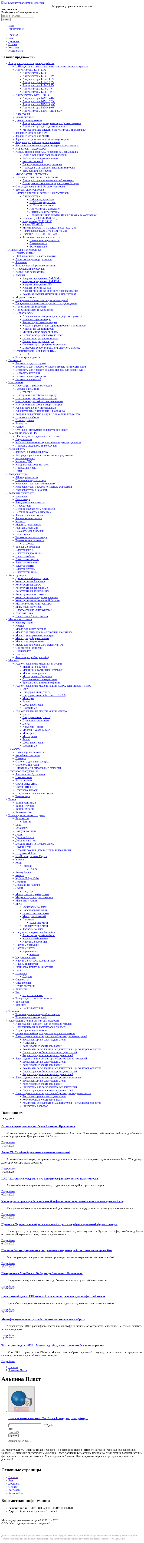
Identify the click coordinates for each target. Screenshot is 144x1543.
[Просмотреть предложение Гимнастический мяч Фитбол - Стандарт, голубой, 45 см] (21, 1411)
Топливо (13, 1011)
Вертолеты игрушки (27, 372)
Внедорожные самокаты (30, 502)
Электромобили (25, 556)
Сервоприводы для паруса (38, 341)
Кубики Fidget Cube (27, 878)
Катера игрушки (25, 458)
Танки (12, 799)
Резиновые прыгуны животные (34, 966)
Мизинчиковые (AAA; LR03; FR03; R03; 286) (49, 227)
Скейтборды (22, 534)
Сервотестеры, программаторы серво (44, 344)
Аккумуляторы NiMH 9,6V (38, 107)
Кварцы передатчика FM (37, 284)
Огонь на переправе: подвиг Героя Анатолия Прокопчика (38, 1126)
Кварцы (20, 274)
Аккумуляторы (31, 195)
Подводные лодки (26, 467)
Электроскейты (24, 565)
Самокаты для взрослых (29, 530)
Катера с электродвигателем (32, 464)
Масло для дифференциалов (32, 638)
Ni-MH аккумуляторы (42, 202)
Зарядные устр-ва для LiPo (31, 132)
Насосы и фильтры (26, 963)
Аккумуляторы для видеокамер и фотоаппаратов (51, 123)
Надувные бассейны (34, 941)
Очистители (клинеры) (29, 647)
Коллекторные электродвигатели (42, 1045)
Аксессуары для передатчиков (33, 259)
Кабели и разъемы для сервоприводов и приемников (54, 325)
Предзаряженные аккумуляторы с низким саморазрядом (63, 214)
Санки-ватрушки (32, 1007)
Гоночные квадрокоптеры (30, 480)
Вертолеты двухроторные (30, 363)
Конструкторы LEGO (28, 584)
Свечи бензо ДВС (26, 783)
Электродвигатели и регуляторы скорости (33, 1020)
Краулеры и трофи (33, 726)
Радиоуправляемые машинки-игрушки (38, 663)
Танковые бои (23, 812)
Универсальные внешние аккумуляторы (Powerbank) (54, 129)
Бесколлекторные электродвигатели (44, 1039)
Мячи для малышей (34, 916)
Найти (6, 19)
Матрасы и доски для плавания (34, 897)
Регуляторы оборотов (35, 1105)
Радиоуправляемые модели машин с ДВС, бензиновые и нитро (53, 685)
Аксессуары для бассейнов (38, 935)
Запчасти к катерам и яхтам (31, 451)
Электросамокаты (26, 562)
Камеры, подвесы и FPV (23, 432)
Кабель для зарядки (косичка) (40, 158)
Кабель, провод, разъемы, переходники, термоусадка (46, 151)
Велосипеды (22, 499)
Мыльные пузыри (26, 900)
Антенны (21, 262)
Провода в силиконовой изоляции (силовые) (49, 167)
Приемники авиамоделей (30, 306)
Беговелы (21, 496)
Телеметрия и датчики (28, 357)
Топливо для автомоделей (31, 1017)
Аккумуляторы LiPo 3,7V (37, 88)
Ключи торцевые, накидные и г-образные (40, 410)
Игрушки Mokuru (25, 853)
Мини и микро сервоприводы (40, 331)
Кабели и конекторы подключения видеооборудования (48, 442)
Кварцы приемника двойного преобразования (50, 290)
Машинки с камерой (34, 666)
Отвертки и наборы (27, 417)
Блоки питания (24, 116)
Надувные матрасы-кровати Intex (35, 960)
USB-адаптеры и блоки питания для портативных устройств (51, 66)
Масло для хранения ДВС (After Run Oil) (39, 644)
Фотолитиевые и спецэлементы (41, 237)
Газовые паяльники (27, 388)
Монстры (28, 698)
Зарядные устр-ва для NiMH (32, 135)
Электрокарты (24, 549)
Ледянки (20, 881)
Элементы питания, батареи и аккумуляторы (42, 192)
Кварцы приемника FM (36, 287)
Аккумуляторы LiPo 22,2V (38, 85)
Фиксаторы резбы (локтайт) (32, 657)
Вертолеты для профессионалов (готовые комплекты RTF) (50, 366)
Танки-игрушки (25, 805)
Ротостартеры (23, 780)
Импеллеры (29, 1042)
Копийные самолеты (27, 755)
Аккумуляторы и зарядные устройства (31, 63)
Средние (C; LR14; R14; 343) (39, 233)
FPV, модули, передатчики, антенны (37, 436)
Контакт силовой (32, 161)
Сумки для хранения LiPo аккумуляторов (40, 186)
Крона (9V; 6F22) (32, 224)
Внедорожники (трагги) (36, 691)
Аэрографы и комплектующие (33, 385)
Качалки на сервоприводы (38, 328)
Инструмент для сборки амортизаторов (39, 404)
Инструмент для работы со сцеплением (39, 401)
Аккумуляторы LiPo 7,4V (37, 91)
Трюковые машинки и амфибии (41, 682)
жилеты (34, 954)
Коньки (19, 875)
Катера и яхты (16, 448)
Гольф (33, 868)
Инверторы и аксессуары (30, 148)
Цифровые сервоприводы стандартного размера (51, 347)
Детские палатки (25, 840)
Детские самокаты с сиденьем (33, 511)
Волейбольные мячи (34, 909)
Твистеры (21, 988)
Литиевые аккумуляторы (44, 211)
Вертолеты (14, 360)
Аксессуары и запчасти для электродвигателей (43, 1023)
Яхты (18, 470)
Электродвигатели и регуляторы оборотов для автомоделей (51, 1058)
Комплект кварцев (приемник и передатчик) (49, 293)
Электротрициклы (26, 571)
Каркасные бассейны (35, 938)
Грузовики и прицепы (35, 720)
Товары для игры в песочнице (33, 998)
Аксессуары (22, 113)
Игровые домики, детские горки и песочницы (43, 849)
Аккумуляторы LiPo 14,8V (38, 79)
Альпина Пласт (17, 1370)
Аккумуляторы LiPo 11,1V (38, 75)
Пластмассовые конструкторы (33, 609)
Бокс (18, 824)
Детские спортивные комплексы (34, 843)
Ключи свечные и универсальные (35, 407)
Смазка (19, 654)
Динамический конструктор (32, 578)
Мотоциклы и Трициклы (37, 676)
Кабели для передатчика (30, 271)
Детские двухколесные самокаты (35, 508)
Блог (11, 38)
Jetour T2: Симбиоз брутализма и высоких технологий (35, 1152)
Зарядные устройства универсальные (37, 142)
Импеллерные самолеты (29, 752)
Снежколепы (23, 982)
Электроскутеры (25, 568)
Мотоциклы (29, 736)
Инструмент (15, 382)
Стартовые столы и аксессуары (34, 793)
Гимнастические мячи (35, 913)
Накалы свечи (23, 777)
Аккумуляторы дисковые (45, 208)
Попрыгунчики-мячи (35, 925)
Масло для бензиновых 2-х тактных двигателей (44, 631)
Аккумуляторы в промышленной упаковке (48, 180)
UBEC (26, 353)
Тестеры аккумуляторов (29, 189)
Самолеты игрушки (27, 764)
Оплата (12, 44)
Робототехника (24, 613)
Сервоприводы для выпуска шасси (43, 334)
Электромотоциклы (27, 559)
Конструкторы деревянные (31, 587)
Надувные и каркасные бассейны (35, 932)
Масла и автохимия (20, 619)
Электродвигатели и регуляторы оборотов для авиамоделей (51, 1036)
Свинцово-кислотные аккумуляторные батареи (50, 183)
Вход (11, 25)
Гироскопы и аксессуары (30, 268)
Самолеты (14, 748)
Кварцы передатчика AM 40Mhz (41, 281)
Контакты (14, 47)
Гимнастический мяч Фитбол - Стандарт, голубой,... (48, 1418)
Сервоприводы (24, 312)
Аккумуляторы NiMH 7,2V (38, 101)
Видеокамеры (23, 439)
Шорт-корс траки (32, 704)
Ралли (26, 701)
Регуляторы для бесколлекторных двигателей (49, 1052)
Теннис (26, 821)
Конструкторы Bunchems (30, 581)
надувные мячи (39, 922)
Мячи (18, 903)
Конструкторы (17, 575)
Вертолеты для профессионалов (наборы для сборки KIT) (49, 369)
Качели (19, 859)
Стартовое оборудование (23, 770)
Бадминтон (22, 818)
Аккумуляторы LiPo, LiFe (30, 69)
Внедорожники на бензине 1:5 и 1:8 (44, 695)
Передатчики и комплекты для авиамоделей (41, 300)
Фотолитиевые (38, 246)
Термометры (22, 796)
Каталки (20, 521)
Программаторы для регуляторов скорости (40, 1026)
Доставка (13, 41)
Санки (19, 970)
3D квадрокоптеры (26, 477)
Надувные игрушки (27, 944)
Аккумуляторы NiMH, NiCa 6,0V (42, 110)
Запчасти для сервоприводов (39, 322)
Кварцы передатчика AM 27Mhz (41, 278)
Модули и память (25, 297)
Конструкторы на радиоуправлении (36, 597)
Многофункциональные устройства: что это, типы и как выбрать (43, 1319)
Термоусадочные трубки (37, 170)
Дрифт (26, 723)
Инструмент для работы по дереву (36, 395)
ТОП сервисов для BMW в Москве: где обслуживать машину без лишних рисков (52, 1345)
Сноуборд (28, 891)
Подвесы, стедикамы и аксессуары (36, 445)
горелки (27, 391)
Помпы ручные (24, 420)
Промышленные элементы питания (36, 177)
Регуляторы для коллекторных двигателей (47, 1055)
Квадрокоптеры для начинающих (35, 483)
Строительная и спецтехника (39, 679)
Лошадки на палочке (27, 884)
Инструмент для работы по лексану (36, 398)
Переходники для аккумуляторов (42, 164)
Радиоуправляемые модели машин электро (41, 710)
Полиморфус (23, 650)
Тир (17, 992)
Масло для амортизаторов (30, 628)
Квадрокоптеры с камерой (31, 489)
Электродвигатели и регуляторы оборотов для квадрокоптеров (53, 1093)
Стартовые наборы (26, 789)
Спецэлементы (38, 243)
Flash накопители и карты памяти (35, 256)
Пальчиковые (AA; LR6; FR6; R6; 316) (45, 230)
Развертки (21, 423)
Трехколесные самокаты (29, 540)
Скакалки (21, 973)
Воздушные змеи (25, 831)
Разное (19, 426)
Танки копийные (25, 802)
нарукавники (30, 951)
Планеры (20, 758)
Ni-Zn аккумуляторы (42, 205)
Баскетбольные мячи (34, 906)
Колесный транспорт (21, 492)
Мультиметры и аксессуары (31, 173)
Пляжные (28, 919)
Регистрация (16, 28)
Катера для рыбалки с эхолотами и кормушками (44, 455)
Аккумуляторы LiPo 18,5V (38, 82)
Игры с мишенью (32, 995)
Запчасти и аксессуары (29, 515)
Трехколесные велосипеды (31, 537)
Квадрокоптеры (17, 474)
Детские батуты (24, 837)
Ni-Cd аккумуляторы (42, 199)
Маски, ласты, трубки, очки (32, 894)
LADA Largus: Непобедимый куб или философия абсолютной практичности (49, 1178)
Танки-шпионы (24, 808)
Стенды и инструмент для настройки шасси (41, 429)
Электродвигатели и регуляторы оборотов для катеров (48, 1077)
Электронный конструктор (31, 616)
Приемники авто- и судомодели (34, 309)
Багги (25, 688)
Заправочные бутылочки (30, 774)
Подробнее (8, 1142)
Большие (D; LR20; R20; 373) (39, 218)
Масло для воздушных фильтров (34, 635)
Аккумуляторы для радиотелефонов (44, 126)
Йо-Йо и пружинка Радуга (31, 856)
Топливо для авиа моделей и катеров (37, 1014)
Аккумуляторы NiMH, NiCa (32, 94)
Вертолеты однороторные (31, 376)
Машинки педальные (28, 524)
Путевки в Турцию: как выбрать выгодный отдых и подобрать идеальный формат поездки (59, 1224)
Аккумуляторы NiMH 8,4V (38, 104)
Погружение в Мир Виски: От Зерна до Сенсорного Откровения (42, 1273)
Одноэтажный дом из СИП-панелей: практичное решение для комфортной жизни (53, 1296)
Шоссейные (29, 707)
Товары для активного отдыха (26, 815)
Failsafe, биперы (25, 252)
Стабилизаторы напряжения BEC (35, 350)
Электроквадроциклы (28, 552)
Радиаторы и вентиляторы (31, 1030)
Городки (27, 865)
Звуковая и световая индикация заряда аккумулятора (46, 145)
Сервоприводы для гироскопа (40, 338)
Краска (19, 625)
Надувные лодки (25, 957)
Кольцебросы (23, 872)
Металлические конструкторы (33, 603)
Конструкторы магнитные (31, 594)
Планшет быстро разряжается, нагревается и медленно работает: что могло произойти (56, 1250)
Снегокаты (22, 979)
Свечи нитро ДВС (26, 786)
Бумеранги (21, 827)
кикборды (28, 543)
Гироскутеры (23, 505)
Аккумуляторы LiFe (34, 72)
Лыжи (19, 887)
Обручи (27, 976)
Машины (13, 660)
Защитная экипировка (28, 518)
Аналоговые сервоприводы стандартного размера (52, 316)
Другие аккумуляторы (28, 120)
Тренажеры (22, 1001)
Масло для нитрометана (29, 641)
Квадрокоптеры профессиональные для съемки (43, 486)
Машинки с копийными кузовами (42, 669)
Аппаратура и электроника (24, 249)
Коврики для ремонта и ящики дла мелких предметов (47, 413)
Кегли (18, 862)
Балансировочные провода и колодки (44, 154)
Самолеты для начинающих (32, 761)
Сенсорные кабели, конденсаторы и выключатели (45, 1033)
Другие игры (23, 846)
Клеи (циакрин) (24, 622)
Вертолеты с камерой (28, 379)
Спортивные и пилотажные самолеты (38, 767)
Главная (13, 34)
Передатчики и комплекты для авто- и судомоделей (46, 303)
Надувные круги (25, 947)
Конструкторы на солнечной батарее (37, 600)
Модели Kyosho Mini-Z (36, 729)
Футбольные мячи (33, 928)
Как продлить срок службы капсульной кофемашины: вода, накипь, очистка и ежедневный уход (62, 1201)
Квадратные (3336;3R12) (37, 221)
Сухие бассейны (25, 985)
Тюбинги (21, 1004)
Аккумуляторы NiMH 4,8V (38, 98)
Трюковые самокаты (27, 546)
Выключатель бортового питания (35, 265)
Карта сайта (15, 50)
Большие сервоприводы (36, 319)
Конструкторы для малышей (32, 590)
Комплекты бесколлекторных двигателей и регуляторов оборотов (61, 1049)
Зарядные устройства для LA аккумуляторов (42, 139)
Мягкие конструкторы (28, 606)
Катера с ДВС (23, 461)
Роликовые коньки (26, 527)
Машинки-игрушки (34, 673)
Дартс (18, 834)
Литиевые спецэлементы (45, 240)
